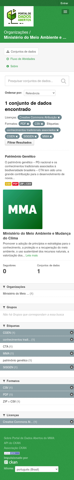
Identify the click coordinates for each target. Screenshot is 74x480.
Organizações (16, 32)
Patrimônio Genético (20, 156)
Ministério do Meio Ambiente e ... (35, 37)
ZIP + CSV (25, 183)
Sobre (14, 66)
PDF (15, 183)
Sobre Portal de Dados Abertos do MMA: (29, 438)
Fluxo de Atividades (22, 59)
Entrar (64, 3)
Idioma (8, 468)
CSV (8, 183)
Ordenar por (13, 92)
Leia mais (32, 255)
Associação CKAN (15, 448)
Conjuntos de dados (23, 51)
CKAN (10, 462)
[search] (63, 81)
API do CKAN (12, 443)
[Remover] (59, 117)
